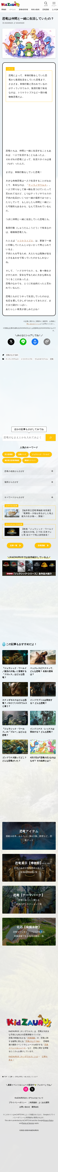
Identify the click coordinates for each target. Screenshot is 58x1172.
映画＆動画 (35, 9)
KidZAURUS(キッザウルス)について (29, 1098)
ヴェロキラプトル (41, 359)
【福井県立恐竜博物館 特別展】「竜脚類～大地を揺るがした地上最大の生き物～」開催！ (37, 513)
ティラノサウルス (37, 185)
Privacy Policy (48, 1120)
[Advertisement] (29, 125)
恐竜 (51, 359)
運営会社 (35, 1107)
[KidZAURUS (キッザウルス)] (10, 4)
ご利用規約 (32, 1102)
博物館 (3, 9)
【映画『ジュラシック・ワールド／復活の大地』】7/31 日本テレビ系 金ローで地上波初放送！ (37, 532)
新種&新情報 (23, 9)
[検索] (51, 437)
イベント (12, 9)
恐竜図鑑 (45, 9)
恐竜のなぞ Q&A (12, 355)
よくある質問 (44, 1102)
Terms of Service (28, 1123)
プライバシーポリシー (17, 1102)
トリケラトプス (25, 241)
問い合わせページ (33, 324)
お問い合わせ (24, 1107)
